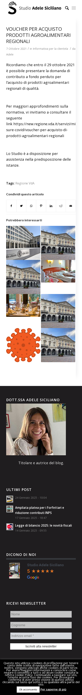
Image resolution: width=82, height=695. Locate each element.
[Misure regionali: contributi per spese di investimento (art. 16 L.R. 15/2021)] (23, 277)
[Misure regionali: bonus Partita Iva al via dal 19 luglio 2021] (58, 311)
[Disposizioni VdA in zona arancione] (23, 345)
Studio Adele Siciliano (45, 565)
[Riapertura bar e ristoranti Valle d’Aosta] (23, 305)
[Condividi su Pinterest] (41, 206)
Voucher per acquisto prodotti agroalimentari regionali (38, 35)
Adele (10, 54)
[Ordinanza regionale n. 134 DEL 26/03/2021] (58, 243)
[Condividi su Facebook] (11, 206)
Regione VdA (24, 183)
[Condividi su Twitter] (21, 206)
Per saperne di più (53, 689)
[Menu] (74, 8)
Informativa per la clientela (50, 49)
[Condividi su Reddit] (61, 206)
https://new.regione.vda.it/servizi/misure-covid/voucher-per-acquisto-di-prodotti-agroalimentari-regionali (41, 129)
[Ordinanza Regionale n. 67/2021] (58, 271)
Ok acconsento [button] (28, 689)
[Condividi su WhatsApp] (31, 206)
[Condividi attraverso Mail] (71, 206)
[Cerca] (65, 8)
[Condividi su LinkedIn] (51, 206)
